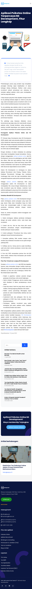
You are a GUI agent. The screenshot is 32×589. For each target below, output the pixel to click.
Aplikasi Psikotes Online (15, 427)
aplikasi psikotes (11, 181)
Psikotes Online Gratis (7, 571)
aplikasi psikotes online (20, 156)
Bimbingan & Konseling (7, 540)
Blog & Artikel (4, 548)
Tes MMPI (3, 560)
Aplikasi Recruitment (7, 537)
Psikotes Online (5, 534)
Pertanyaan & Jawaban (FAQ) (10, 542)
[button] (30, 4)
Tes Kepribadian (5, 563)
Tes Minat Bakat (5, 565)
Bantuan (6, 499)
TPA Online (4, 557)
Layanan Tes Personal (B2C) (9, 568)
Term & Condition (6, 545)
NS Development (26, 315)
